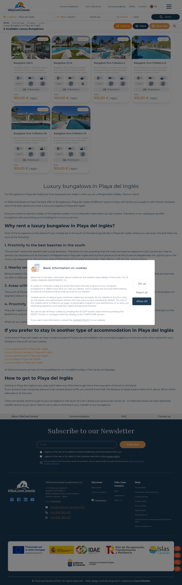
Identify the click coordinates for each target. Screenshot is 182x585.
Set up (142, 283)
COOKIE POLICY (81, 320)
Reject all (142, 292)
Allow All (141, 301)
